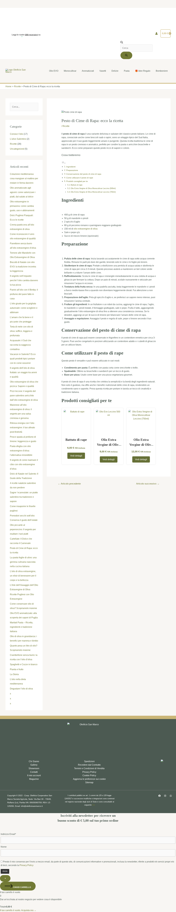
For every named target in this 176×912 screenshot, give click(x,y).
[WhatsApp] (171, 796)
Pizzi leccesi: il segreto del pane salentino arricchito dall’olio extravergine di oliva (24, 395)
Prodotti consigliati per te (77, 181)
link (93, 805)
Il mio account (34, 775)
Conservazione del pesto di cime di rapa (83, 174)
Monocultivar (70, 71)
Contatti (34, 772)
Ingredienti (70, 167)
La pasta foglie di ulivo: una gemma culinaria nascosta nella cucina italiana (23, 562)
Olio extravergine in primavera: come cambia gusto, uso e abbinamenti (22, 206)
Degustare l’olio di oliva (21, 688)
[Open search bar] (121, 43)
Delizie (115, 71)
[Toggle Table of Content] (63, 163)
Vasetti (102, 71)
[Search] (126, 55)
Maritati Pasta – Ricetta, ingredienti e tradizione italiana (21, 627)
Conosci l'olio (16, 134)
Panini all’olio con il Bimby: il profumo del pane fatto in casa (24, 294)
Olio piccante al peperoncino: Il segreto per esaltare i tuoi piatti (23, 529)
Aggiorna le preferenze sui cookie (89, 779)
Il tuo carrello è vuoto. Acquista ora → (18, 910)
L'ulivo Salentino (18, 139)
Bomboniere (162, 71)
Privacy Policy (89, 772)
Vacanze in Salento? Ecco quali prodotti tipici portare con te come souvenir (23, 358)
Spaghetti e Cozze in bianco (23, 664)
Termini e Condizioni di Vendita (89, 768)
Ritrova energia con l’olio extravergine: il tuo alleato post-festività (22, 427)
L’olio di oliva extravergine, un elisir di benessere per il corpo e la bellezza (23, 575)
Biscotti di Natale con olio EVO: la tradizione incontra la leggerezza (23, 266)
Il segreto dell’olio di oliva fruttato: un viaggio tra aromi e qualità (23, 372)
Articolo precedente (69, 483)
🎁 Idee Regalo (142, 71)
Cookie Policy (89, 775)
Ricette (13, 144)
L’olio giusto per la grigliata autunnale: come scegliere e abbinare (23, 308)
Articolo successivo (147, 483)
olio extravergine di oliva (85, 229)
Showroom (34, 768)
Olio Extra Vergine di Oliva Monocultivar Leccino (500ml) (93, 188)
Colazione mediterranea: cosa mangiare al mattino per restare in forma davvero (24, 178)
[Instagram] (165, 796)
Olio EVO (53, 71)
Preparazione (72, 170)
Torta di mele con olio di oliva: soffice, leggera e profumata (21, 331)
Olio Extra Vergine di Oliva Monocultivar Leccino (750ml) (93, 192)
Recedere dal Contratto (89, 765)
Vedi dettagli (76, 456)
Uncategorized (17, 149)
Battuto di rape (76, 185)
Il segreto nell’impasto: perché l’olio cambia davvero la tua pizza (24, 280)
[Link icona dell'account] (156, 33)
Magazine (34, 779)
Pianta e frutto (16, 669)
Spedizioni (89, 761)
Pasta (127, 71)
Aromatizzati (88, 71)
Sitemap (89, 782)
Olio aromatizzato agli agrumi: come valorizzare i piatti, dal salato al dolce (22, 192)
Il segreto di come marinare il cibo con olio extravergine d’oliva (24, 464)
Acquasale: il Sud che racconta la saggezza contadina (20, 344)
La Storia (14, 674)
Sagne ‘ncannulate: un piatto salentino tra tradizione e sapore (24, 496)
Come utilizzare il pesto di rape (79, 178)
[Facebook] (159, 796)
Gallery (33, 765)
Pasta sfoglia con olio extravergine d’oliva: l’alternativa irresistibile (21, 450)
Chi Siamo (34, 761)
